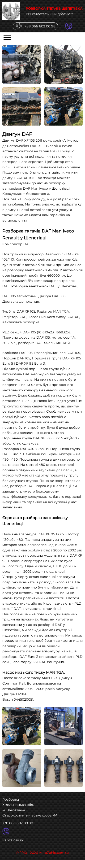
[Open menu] (7, 37)
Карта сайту (12, 840)
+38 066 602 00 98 (17, 823)
